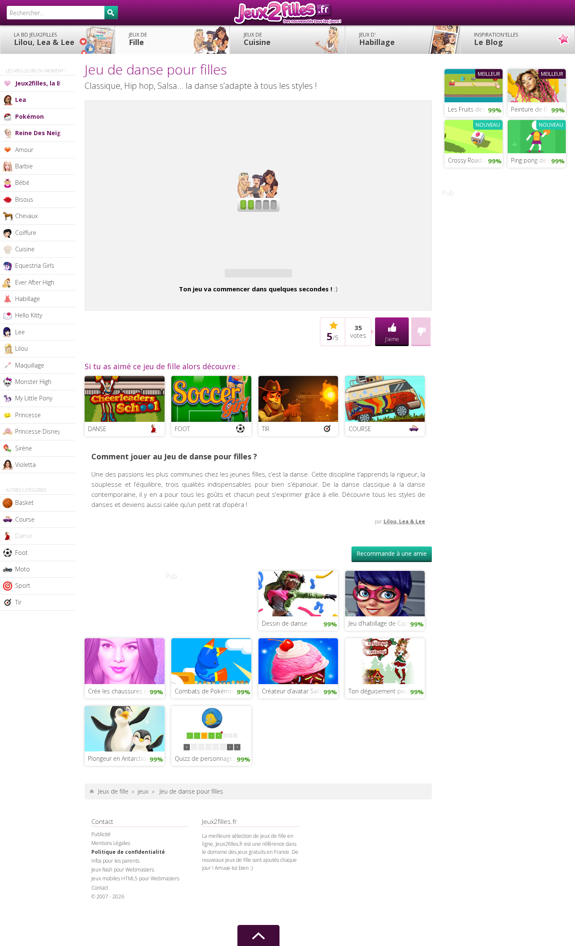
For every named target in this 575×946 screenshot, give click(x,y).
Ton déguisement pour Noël (387, 691)
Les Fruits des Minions (475, 109)
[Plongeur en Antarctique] (125, 728)
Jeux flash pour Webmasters (122, 869)
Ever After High (34, 282)
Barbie (24, 166)
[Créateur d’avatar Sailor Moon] (298, 660)
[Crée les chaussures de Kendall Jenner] (125, 660)
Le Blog (496, 39)
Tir (18, 602)
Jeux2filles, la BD (40, 83)
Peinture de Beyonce (538, 109)
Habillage (377, 39)
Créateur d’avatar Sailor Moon (300, 691)
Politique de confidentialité (128, 851)
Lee (20, 332)
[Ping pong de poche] (537, 135)
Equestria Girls (34, 265)
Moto (22, 569)
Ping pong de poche (538, 160)
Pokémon (29, 116)
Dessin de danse (284, 623)
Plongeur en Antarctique (120, 758)
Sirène (23, 448)
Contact (99, 887)
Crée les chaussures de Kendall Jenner (126, 691)
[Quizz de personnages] (211, 728)
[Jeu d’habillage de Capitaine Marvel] (385, 593)
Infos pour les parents (115, 860)
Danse (23, 536)
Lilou (21, 348)
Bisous (24, 199)
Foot (21, 553)
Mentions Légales (110, 843)
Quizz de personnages (205, 758)
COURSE (360, 429)
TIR (265, 429)
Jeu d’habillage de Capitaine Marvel (387, 623)
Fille (138, 39)
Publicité (101, 834)
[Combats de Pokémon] (211, 660)
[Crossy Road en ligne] (474, 135)
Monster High (33, 382)
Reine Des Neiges (41, 133)
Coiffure (25, 233)
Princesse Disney (37, 431)
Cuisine (257, 39)
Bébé (22, 183)
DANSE (97, 429)
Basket (24, 502)
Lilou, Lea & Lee (44, 39)
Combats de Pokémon (206, 691)
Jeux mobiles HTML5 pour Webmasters (135, 878)
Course (25, 519)
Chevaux (26, 216)
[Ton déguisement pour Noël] (385, 660)
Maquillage (29, 365)
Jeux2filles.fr (287, 12)
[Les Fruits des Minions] (474, 84)
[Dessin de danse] (298, 593)
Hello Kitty (28, 315)
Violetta (25, 465)
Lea (20, 100)
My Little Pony (33, 398)
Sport (22, 585)
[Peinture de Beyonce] (537, 84)
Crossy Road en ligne (475, 160)
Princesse (28, 415)
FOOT (182, 429)
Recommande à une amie (392, 553)
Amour (24, 150)
